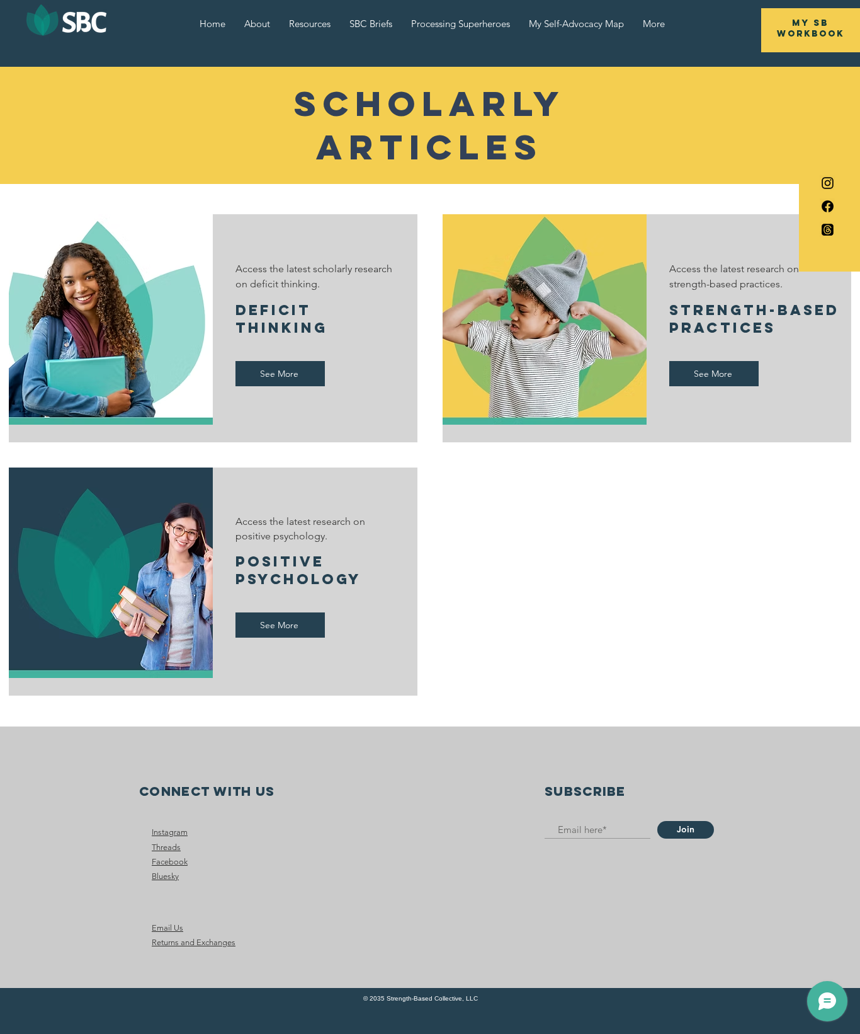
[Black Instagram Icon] (827, 183)
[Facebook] (827, 206)
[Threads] (827, 230)
